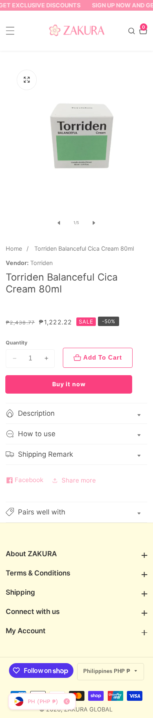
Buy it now (69, 384)
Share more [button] (79, 480)
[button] (76, 512)
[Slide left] (59, 223)
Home (14, 248)
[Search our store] (132, 30)
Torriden (41, 263)
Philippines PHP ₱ (107, 671)
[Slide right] (94, 223)
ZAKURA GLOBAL (88, 709)
